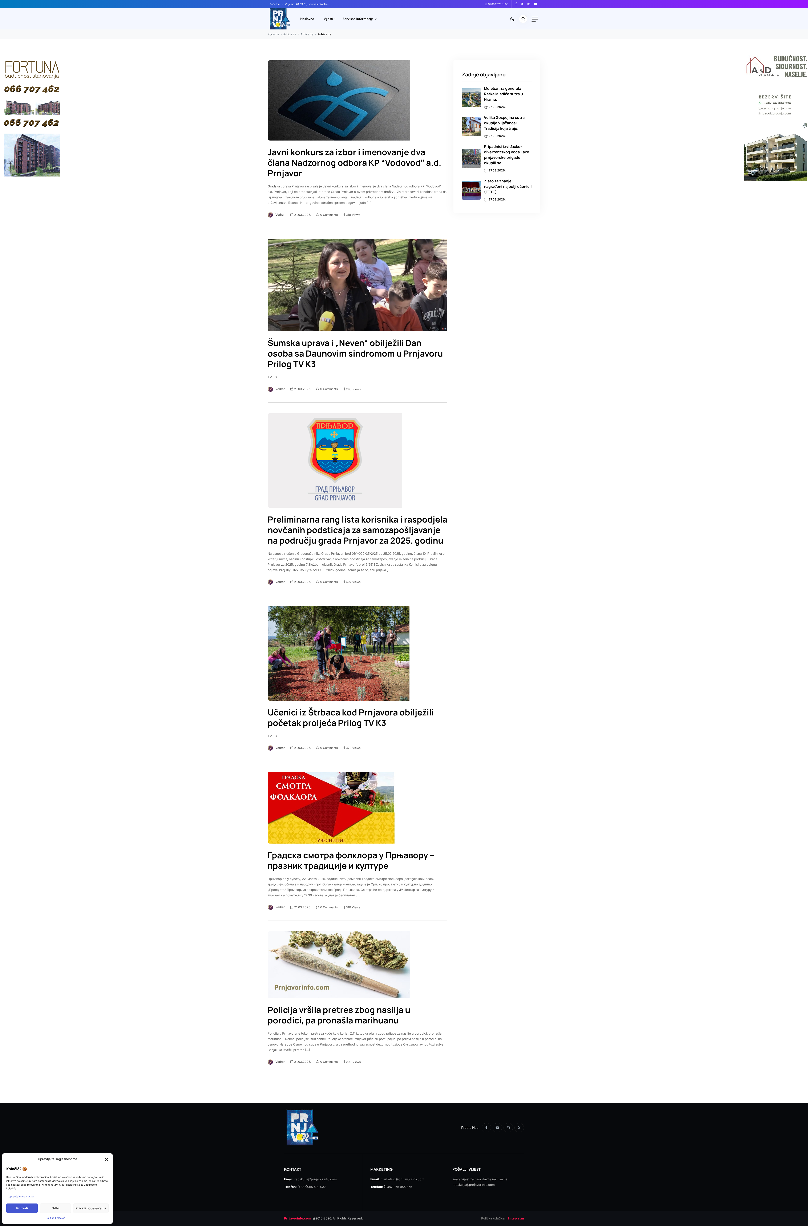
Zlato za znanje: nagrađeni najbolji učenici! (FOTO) (508, 186)
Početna (275, 4)
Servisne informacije (358, 19)
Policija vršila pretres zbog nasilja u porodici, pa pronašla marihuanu (339, 1015)
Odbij (56, 1208)
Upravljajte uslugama (21, 1196)
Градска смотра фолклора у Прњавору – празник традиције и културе (351, 860)
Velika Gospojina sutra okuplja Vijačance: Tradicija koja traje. (504, 123)
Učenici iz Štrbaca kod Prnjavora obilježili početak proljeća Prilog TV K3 (351, 717)
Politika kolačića (55, 1217)
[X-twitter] (519, 1127)
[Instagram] (508, 1127)
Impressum (516, 1218)
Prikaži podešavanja (91, 1208)
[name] (517, 4)
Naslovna (307, 19)
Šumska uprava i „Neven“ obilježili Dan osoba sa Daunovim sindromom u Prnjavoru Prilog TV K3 (355, 353)
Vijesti (328, 19)
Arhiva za (289, 34)
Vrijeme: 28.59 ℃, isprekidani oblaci (306, 4)
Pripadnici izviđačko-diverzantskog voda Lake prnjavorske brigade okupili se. (506, 154)
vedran (280, 214)
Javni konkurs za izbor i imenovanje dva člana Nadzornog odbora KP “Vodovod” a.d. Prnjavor (354, 162)
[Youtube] (497, 1127)
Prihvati (22, 1208)
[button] (106, 1159)
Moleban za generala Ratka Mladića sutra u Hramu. (503, 94)
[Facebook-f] (486, 1127)
